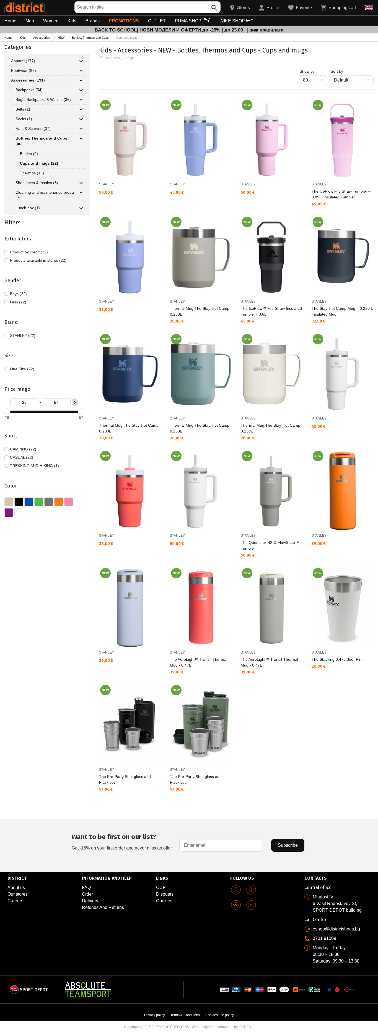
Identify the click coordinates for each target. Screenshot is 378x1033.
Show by (313, 71)
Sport (10, 436)
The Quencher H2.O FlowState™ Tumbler (270, 545)
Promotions (124, 21)
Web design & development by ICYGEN (221, 1027)
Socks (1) (23, 119)
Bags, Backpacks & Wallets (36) (43, 99)
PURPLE (8, 512)
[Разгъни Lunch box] (81, 208)
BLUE (28, 501)
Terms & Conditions (185, 1015)
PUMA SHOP (189, 21)
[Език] (369, 7)
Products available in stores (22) (38, 260)
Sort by (337, 71)
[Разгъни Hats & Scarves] (81, 128)
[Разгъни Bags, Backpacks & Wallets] (81, 99)
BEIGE (8, 501)
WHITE (18, 512)
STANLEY (106, 184)
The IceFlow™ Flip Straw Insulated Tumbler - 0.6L (271, 311)
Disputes (165, 894)
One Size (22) (22, 369)
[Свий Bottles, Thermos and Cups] (81, 138)
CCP (161, 887)
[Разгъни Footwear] (81, 70)
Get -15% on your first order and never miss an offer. (122, 841)
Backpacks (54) (29, 90)
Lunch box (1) (27, 208)
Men (29, 21)
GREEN (38, 501)
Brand (11, 322)
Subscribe (288, 845)
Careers (15, 900)
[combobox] (147, 7)
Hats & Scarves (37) (33, 128)
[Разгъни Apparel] (81, 61)
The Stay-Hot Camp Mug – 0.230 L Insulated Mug (342, 311)
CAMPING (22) (23, 449)
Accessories (41, 37)
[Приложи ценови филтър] (75, 402)
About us (16, 887)
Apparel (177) (23, 61)
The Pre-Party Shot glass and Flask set (125, 779)
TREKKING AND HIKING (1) (34, 465)
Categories (18, 47)
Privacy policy (154, 1015)
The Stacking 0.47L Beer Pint (337, 659)
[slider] (7, 411)
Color (10, 486)
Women (50, 21)
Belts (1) (22, 109)
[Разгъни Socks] (81, 119)
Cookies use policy (219, 1015)
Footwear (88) (23, 70)
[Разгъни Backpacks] (81, 90)
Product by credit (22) (29, 252)
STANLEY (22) (22, 335)
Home (10, 21)
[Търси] (214, 7)
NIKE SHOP (233, 21)
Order (87, 894)
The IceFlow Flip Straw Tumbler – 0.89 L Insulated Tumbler (341, 194)
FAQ (86, 887)
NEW (61, 37)
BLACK (18, 501)
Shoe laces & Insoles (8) (36, 182)
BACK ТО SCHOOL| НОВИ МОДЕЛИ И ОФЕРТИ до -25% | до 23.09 (169, 30)
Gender (12, 280)
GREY (48, 501)
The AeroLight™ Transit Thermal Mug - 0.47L (198, 662)
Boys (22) (18, 294)
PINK (68, 501)
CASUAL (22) (21, 457)
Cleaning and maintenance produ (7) (44, 195)
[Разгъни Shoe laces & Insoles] (81, 183)
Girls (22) (18, 302)
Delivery (90, 900)
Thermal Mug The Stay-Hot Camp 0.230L (199, 311)
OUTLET (157, 21)
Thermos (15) (32, 173)
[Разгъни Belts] (81, 109)
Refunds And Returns (103, 907)
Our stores (17, 894)
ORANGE (58, 501)
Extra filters (17, 239)
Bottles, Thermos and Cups (90, 37)
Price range (17, 389)
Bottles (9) (29, 153)
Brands (93, 21)
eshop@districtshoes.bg (336, 929)
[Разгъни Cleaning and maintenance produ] (81, 192)
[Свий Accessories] (81, 80)
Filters (12, 222)
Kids (72, 21)
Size (8, 356)
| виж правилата (265, 30)
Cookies (164, 900)
